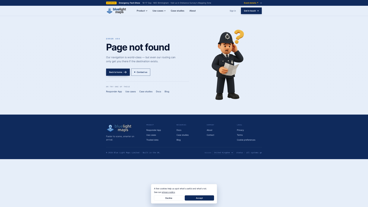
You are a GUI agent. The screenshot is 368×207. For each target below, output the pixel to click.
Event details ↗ (251, 3)
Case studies (177, 10)
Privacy (240, 130)
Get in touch (250, 10)
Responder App (114, 91)
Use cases (158, 10)
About (192, 10)
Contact (210, 135)
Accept (199, 198)
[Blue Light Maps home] (123, 128)
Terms (240, 135)
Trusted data (152, 140)
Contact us (142, 72)
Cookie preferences (246, 140)
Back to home (115, 72)
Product (141, 10)
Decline (168, 198)
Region (208, 153)
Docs (158, 91)
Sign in (233, 11)
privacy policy (168, 192)
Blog (167, 91)
